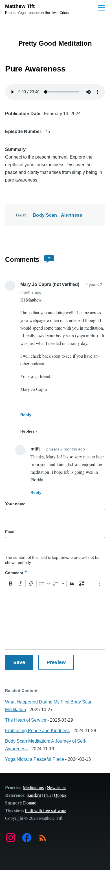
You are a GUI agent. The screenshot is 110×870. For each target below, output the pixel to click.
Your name (15, 504)
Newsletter (56, 787)
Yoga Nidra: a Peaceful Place (34, 759)
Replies (27, 431)
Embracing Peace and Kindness (37, 730)
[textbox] (55, 619)
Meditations (33, 787)
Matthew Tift (20, 6)
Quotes (60, 795)
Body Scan (45, 215)
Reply (25, 414)
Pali (47, 795)
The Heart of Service (25, 720)
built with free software (45, 810)
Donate (29, 803)
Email (10, 532)
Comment (14, 572)
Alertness (71, 215)
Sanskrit (34, 795)
